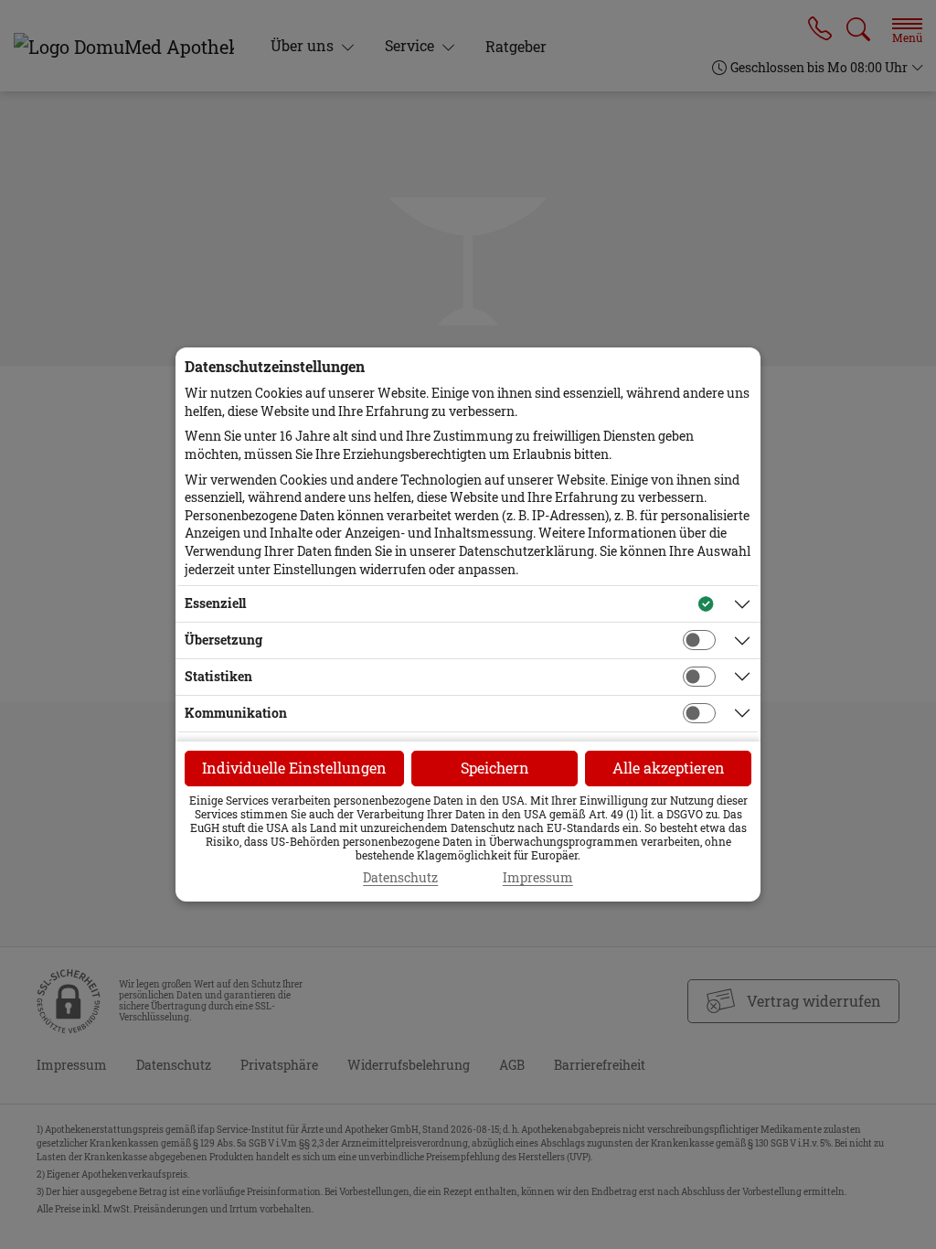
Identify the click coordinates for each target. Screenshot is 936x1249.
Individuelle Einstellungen (294, 767)
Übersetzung (223, 639)
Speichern (495, 767)
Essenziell (215, 603)
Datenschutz (400, 878)
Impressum (538, 878)
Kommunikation (236, 712)
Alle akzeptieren (668, 767)
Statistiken (218, 676)
